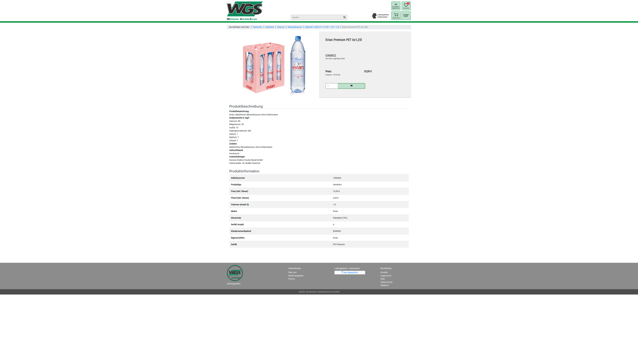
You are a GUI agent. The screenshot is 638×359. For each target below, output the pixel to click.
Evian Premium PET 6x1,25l (343, 40)
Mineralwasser (295, 27)
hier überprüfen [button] (350, 272)
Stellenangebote (296, 275)
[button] (396, 16)
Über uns (292, 272)
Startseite (257, 27)
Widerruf (384, 285)
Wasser (281, 27)
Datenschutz (386, 282)
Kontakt (384, 272)
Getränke (269, 27)
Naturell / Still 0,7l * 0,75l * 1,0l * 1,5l (322, 27)
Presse (291, 279)
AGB (382, 279)
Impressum (385, 275)
